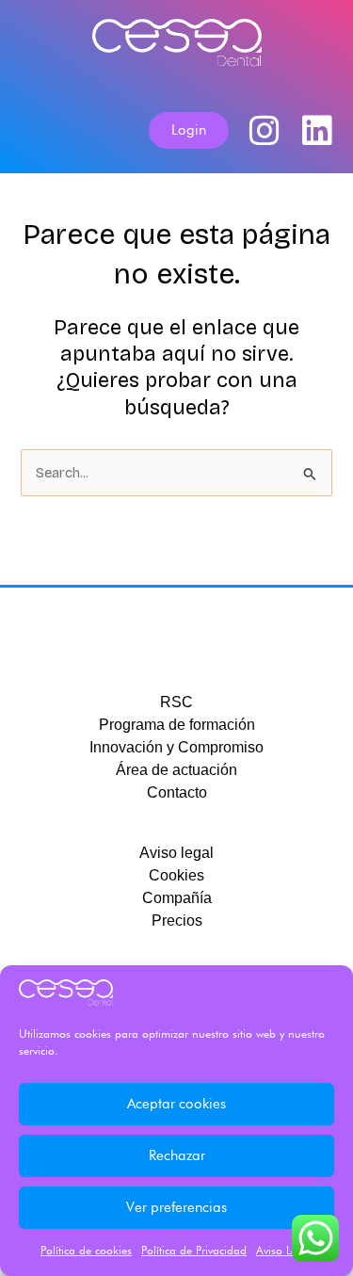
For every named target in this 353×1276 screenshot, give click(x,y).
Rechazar (177, 1155)
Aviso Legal (284, 1250)
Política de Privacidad (194, 1250)
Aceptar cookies (176, 1103)
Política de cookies (86, 1250)
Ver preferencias (176, 1207)
